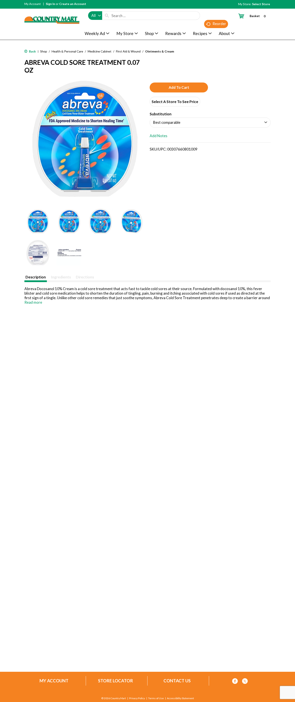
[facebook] (235, 682)
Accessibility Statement (180, 698)
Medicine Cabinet (99, 51)
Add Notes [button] (158, 135)
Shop (43, 51)
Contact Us (177, 680)
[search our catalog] (107, 15)
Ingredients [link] (61, 277)
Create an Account (72, 4)
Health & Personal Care (67, 51)
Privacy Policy (137, 698)
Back (32, 51)
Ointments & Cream (159, 51)
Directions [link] (85, 277)
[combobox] (95, 15)
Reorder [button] (219, 23)
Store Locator (115, 680)
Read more (33, 302)
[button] (37, 221)
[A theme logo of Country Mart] (51, 12)
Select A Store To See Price (175, 101)
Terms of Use (156, 698)
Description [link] (35, 277)
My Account (32, 4)
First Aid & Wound (128, 51)
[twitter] (245, 682)
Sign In (50, 4)
